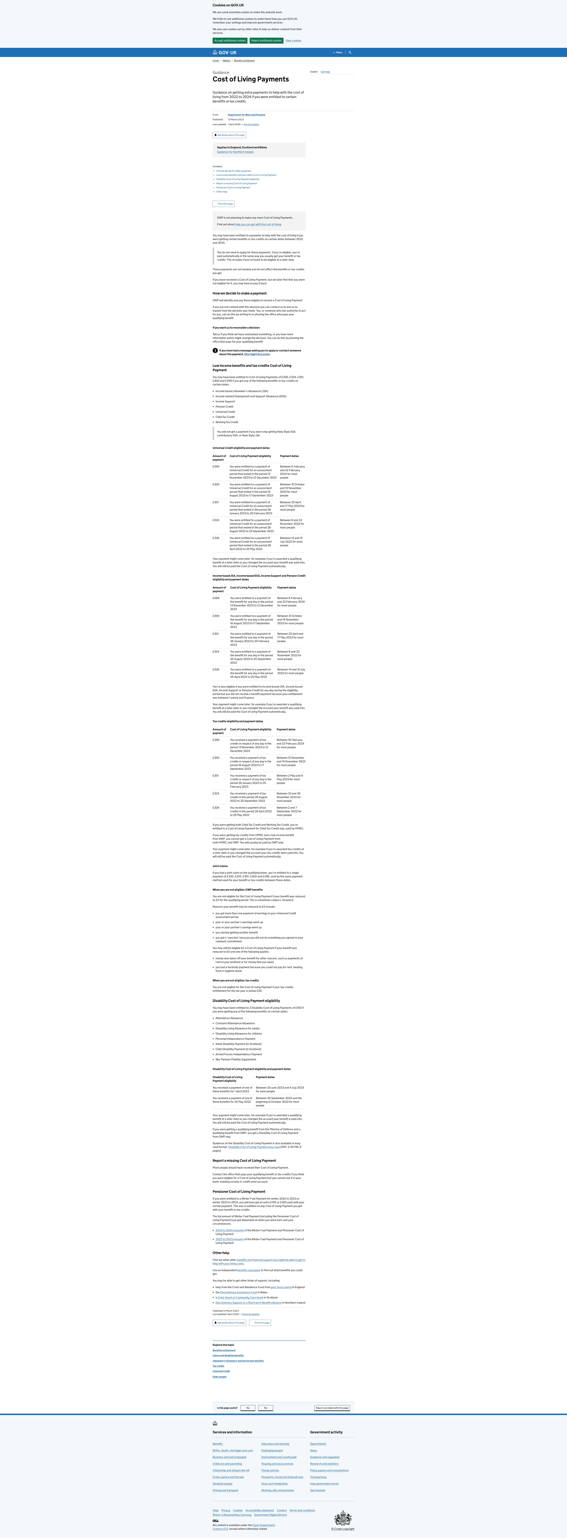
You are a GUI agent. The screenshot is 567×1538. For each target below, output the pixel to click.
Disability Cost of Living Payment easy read (254, 1147)
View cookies (293, 40)
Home (216, 60)
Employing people (272, 1450)
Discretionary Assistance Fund (238, 1292)
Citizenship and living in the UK (231, 1470)
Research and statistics (324, 1463)
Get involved (317, 1490)
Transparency (318, 1477)
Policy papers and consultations (329, 1470)
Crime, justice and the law (228, 1477)
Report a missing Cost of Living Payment (236, 183)
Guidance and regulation (325, 1457)
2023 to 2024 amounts (230, 1230)
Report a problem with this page (332, 1407)
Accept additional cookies (230, 40)
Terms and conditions (302, 1510)
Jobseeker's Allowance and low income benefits (238, 1360)
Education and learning (275, 1443)
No (268, 1407)
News (313, 1450)
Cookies (238, 1510)
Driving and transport (225, 1490)
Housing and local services (277, 1463)
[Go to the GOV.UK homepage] (225, 52)
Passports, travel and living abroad (282, 1477)
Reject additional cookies (266, 40)
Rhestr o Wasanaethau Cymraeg (232, 1514)
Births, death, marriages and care (233, 1450)
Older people (220, 1376)
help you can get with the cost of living (258, 224)
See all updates (251, 124)
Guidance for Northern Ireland (235, 152)
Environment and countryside (279, 1457)
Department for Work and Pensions (246, 114)
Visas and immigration (274, 1483)
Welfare (226, 60)
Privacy (225, 1510)
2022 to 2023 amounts (230, 1239)
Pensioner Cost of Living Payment (233, 187)
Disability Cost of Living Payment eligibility (237, 179)
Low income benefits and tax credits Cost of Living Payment (246, 175)
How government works (324, 1483)
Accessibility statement (260, 1510)
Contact (282, 1510)
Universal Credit (221, 1371)
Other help (221, 191)
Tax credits (218, 1366)
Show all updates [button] (250, 1314)
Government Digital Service (270, 1514)
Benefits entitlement (244, 60)
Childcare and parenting (227, 1463)
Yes (250, 1407)
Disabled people (222, 1483)
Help (216, 1510)
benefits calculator (248, 1270)
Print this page (225, 203)
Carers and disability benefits (228, 1355)
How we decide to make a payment (233, 170)
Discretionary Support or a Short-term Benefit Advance (249, 1302)
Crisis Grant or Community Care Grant (240, 1297)
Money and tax (270, 1470)
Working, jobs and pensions (277, 1490)
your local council (281, 1287)
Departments (318, 1443)
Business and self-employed (229, 1457)
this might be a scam (257, 354)
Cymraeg (325, 71)
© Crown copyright (342, 1528)
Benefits (218, 1443)
